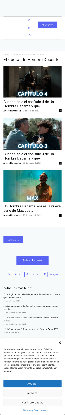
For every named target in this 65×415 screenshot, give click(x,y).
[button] (60, 342)
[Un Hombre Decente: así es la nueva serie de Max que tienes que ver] (32, 186)
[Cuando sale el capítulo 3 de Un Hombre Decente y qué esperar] (32, 134)
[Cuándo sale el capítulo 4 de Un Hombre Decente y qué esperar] (32, 82)
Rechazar (32, 393)
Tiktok (35, 274)
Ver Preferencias (32, 402)
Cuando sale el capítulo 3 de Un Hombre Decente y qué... (28, 156)
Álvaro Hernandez (12, 110)
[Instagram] (29, 20)
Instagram (54, 274)
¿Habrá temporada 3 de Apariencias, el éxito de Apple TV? (30, 329)
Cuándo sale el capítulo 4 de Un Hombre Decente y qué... (28, 104)
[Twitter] (30, 35)
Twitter (18, 274)
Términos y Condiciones (34, 410)
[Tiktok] (27, 274)
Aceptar (32, 383)
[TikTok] (29, 28)
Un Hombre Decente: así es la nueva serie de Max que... (32, 208)
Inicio (5, 54)
